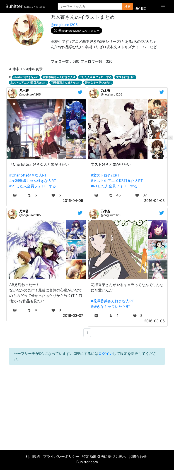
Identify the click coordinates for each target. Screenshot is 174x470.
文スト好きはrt (125, 77)
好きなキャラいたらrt (98, 82)
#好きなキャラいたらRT (110, 306)
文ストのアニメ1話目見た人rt (28, 82)
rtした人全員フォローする (96, 77)
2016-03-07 (73, 315)
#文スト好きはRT (105, 175)
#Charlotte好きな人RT (28, 175)
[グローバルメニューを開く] (163, 6)
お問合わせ (138, 456)
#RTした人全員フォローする (32, 186)
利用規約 (33, 456)
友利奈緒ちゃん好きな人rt (59, 77)
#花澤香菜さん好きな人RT (112, 301)
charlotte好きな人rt (26, 77)
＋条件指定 (139, 8)
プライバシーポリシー (61, 456)
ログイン (105, 353)
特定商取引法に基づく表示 (104, 456)
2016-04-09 (73, 200)
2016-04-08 (154, 200)
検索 (127, 6)
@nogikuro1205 (64, 24)
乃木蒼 (24, 90)
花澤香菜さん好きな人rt (66, 82)
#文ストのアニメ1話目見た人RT (117, 180)
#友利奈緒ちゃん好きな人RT (32, 180)
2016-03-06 (154, 321)
